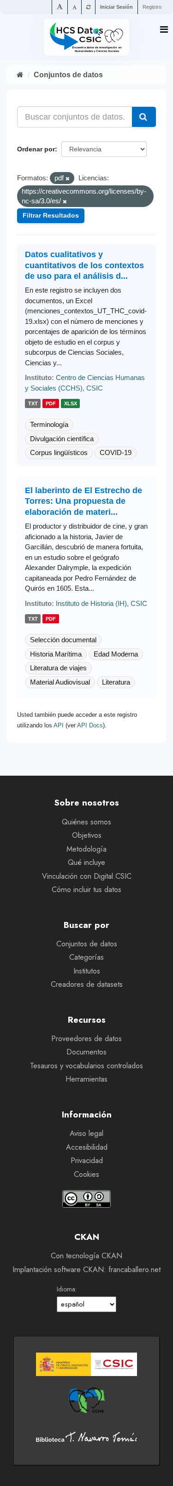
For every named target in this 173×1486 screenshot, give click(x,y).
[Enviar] (144, 117)
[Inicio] (20, 75)
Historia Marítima (56, 654)
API (59, 725)
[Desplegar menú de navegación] (164, 29)
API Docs (90, 725)
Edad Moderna (116, 654)
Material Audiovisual (60, 682)
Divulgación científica (62, 439)
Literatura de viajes (58, 668)
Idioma (66, 1289)
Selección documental (63, 640)
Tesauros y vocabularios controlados (86, 1065)
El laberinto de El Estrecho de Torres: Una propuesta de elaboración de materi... (83, 501)
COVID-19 (115, 452)
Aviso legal (86, 1133)
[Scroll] (157, 1470)
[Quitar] (68, 178)
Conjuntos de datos (68, 75)
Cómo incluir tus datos (86, 889)
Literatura (116, 682)
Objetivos (86, 835)
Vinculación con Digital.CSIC (86, 876)
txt (33, 403)
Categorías (86, 957)
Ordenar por (36, 149)
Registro (152, 7)
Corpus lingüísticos (59, 452)
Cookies (86, 1174)
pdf (51, 403)
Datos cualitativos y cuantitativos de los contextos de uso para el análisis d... (84, 265)
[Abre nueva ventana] (86, 1364)
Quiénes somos (86, 822)
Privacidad (87, 1160)
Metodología (86, 849)
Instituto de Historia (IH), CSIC (101, 603)
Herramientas (86, 1079)
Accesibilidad (86, 1147)
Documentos (86, 1052)
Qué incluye (86, 862)
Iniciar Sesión (116, 7)
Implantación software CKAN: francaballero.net (86, 1269)
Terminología (49, 424)
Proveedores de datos (86, 1038)
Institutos (86, 971)
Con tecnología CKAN (86, 1255)
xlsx (70, 403)
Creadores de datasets (87, 984)
